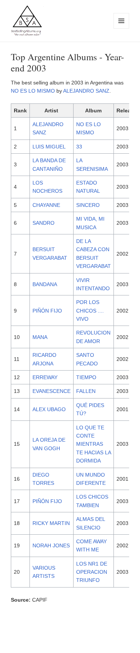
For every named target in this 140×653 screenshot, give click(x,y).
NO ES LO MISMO (33, 91)
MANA (39, 337)
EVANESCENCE (51, 391)
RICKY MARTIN (51, 523)
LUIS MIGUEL (49, 147)
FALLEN (86, 391)
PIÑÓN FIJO (47, 311)
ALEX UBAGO (49, 409)
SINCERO (88, 205)
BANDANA (44, 284)
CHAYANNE (46, 205)
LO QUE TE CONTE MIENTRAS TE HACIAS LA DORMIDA (93, 444)
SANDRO (43, 223)
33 (79, 147)
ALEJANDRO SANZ (86, 91)
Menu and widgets (121, 28)
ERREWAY (44, 377)
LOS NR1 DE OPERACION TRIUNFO (91, 572)
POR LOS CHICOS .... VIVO (90, 310)
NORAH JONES (51, 545)
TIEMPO (86, 377)
